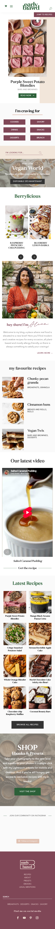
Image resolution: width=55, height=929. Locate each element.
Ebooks (27, 884)
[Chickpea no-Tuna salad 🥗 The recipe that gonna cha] (46, 826)
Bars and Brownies (28, 89)
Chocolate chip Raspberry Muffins (15, 713)
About (27, 878)
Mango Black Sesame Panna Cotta (40, 617)
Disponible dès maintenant (27, 181)
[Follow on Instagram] (37, 917)
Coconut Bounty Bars (40, 711)
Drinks (14, 130)
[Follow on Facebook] (18, 917)
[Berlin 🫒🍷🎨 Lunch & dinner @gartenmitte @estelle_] (8, 833)
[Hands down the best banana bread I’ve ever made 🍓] (34, 833)
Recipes (27, 875)
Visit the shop (28, 791)
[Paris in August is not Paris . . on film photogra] (8, 826)
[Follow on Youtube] (24, 917)
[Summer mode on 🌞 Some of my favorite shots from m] (21, 833)
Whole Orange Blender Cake (15, 681)
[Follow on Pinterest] (30, 917)
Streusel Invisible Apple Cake (40, 649)
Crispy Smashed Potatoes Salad (14, 649)
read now (26, 95)
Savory (40, 122)
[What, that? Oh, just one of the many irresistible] (34, 826)
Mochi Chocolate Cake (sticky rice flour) (40, 681)
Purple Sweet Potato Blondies (28, 84)
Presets (27, 881)
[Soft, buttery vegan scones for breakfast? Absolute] (46, 833)
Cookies (14, 122)
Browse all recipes (27, 725)
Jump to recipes (44, 14)
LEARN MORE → (45, 353)
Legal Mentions (27, 887)
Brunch (40, 138)
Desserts (14, 138)
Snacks (40, 130)
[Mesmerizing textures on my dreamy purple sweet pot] (21, 826)
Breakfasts (13, 904)
